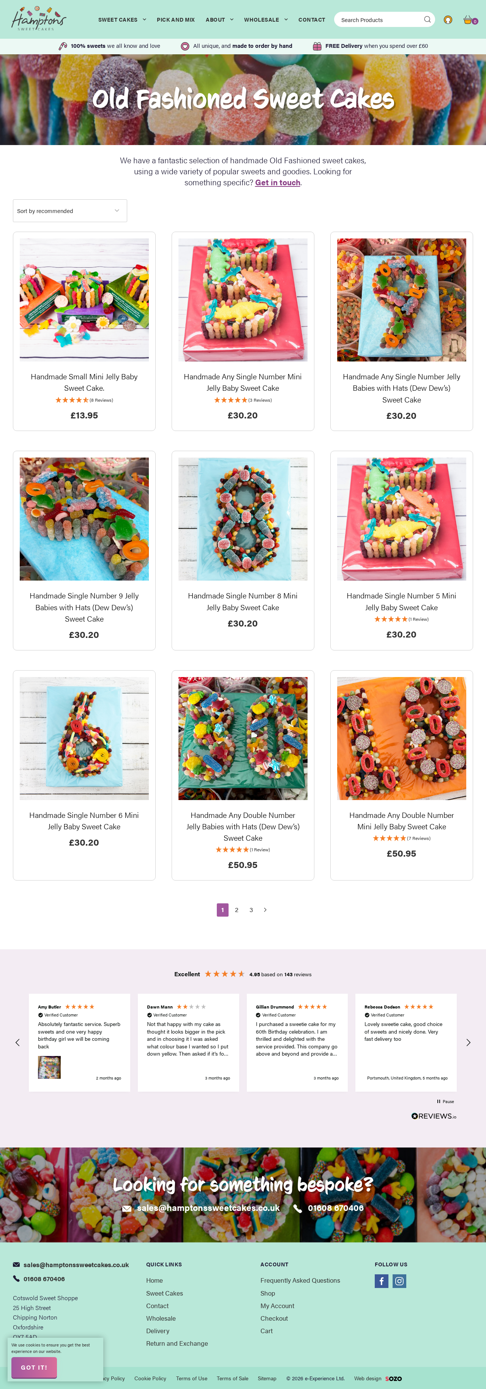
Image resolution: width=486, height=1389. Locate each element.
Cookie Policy (150, 1378)
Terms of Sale (232, 1378)
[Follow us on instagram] (399, 1281)
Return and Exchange (177, 1343)
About (215, 19)
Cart (266, 1330)
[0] (467, 18)
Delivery (157, 1330)
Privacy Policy (108, 1378)
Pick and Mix (176, 19)
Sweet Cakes (118, 19)
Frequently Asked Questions (300, 1280)
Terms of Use (191, 1378)
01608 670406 (336, 1207)
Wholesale (261, 19)
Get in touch (277, 182)
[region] (243, 1043)
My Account (277, 1305)
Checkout (274, 1318)
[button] (18, 1043)
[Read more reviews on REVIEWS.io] (434, 1117)
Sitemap (267, 1378)
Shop (267, 1292)
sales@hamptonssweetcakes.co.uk (208, 1207)
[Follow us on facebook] (381, 1281)
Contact (311, 19)
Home (154, 1280)
